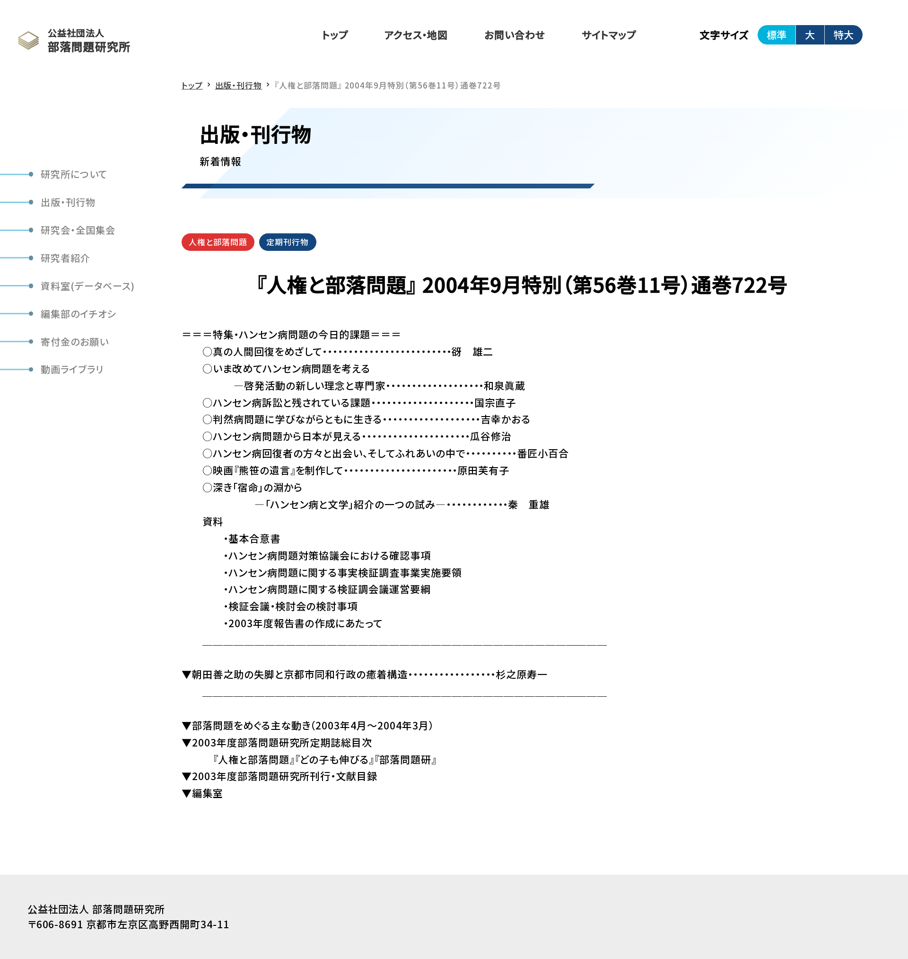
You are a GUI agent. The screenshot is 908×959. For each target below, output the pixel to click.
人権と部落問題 (218, 242)
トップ (335, 34)
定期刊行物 (287, 242)
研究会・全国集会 (78, 230)
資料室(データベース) (88, 286)
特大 (844, 34)
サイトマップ (609, 34)
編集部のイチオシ (78, 313)
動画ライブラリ (72, 369)
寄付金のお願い (75, 341)
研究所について (74, 174)
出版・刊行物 (68, 202)
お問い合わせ (514, 34)
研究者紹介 (65, 258)
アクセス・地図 (416, 34)
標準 (776, 34)
